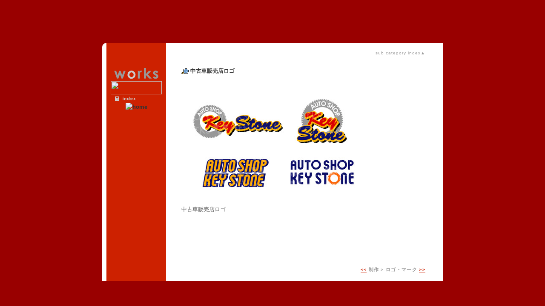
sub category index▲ (400, 53)
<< (364, 269)
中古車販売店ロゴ (212, 71)
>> (422, 269)
